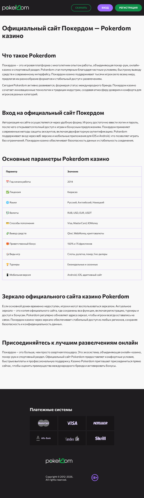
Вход (105, 7)
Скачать (81, 7)
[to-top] (126, 461)
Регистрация (128, 7)
